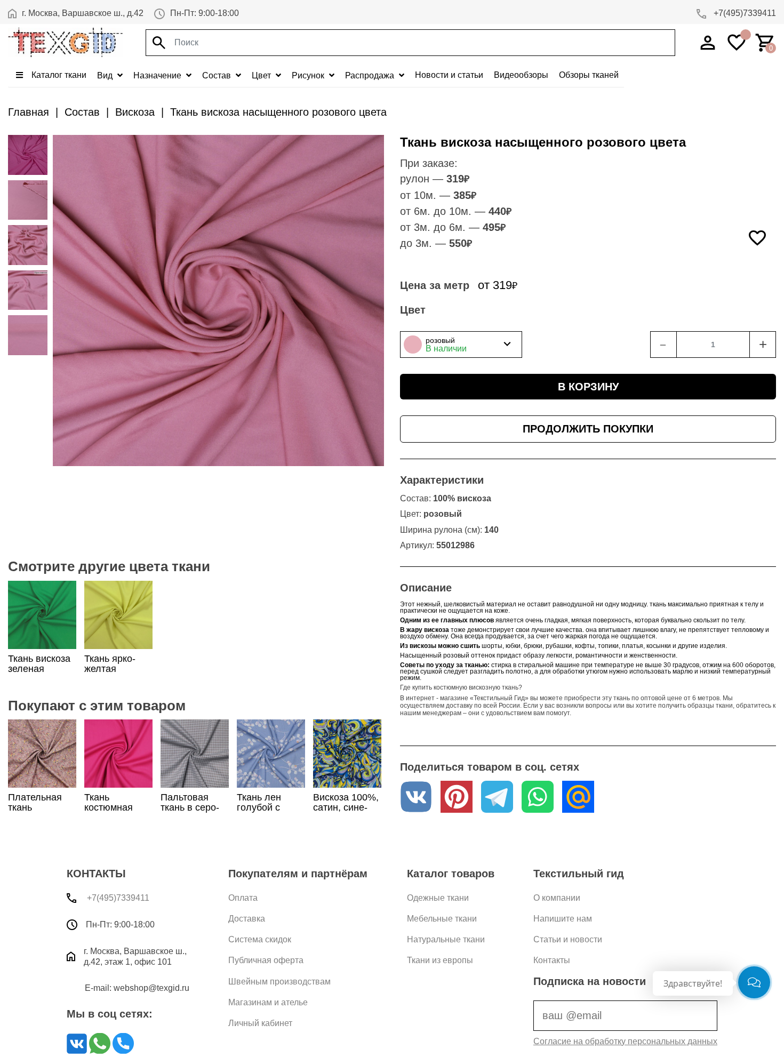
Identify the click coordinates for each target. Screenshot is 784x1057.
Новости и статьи (449, 74)
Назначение (158, 75)
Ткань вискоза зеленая (39, 663)
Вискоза (135, 112)
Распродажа (370, 75)
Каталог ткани (57, 74)
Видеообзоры (521, 74)
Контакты (551, 960)
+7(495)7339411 (743, 13)
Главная (28, 112)
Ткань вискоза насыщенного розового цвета (278, 112)
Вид (106, 75)
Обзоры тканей (589, 74)
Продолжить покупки (588, 429)
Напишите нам (562, 918)
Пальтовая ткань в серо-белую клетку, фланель (191, 813)
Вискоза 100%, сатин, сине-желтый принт (346, 807)
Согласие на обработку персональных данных (625, 1041)
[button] (461, 344)
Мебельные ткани (442, 918)
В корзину (588, 387)
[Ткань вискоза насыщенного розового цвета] (27, 154)
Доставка (246, 918)
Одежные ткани (438, 897)
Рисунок (309, 75)
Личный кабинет (260, 1023)
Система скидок (259, 939)
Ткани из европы (440, 960)
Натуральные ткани (446, 939)
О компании (556, 897)
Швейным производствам (279, 981)
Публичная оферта (265, 960)
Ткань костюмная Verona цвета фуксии (113, 813)
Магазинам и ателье (268, 1002)
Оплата (243, 897)
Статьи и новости (567, 939)
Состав (217, 75)
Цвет (262, 75)
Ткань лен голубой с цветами (259, 807)
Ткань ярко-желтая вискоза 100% (115, 668)
